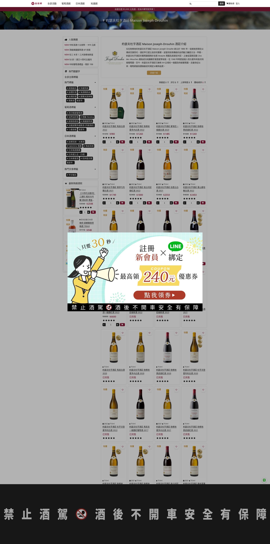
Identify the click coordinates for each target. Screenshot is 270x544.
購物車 (231, 3)
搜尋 (222, 3)
